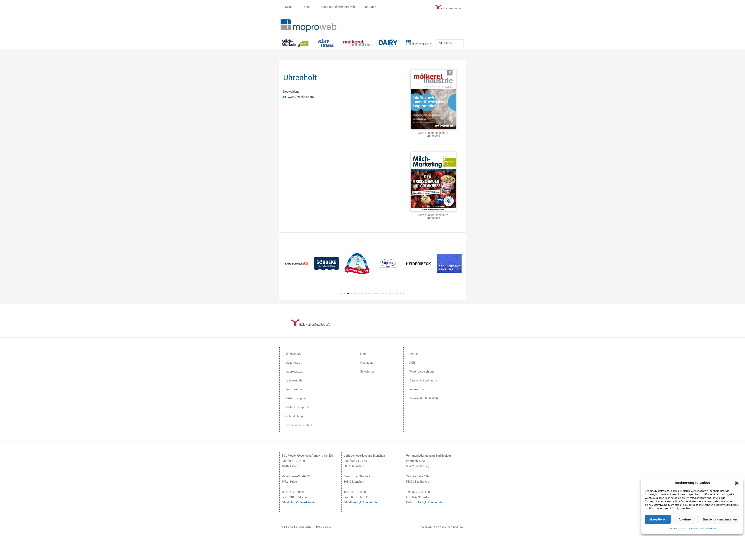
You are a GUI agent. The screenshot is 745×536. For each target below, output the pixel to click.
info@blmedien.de (302, 502)
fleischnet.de (293, 389)
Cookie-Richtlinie (676, 528)
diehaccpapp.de (295, 398)
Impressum (711, 528)
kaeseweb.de (293, 380)
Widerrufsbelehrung (421, 371)
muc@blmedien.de (365, 502)
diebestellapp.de (296, 416)
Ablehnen (686, 519)
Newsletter (367, 371)
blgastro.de (292, 362)
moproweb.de (294, 371)
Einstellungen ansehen (720, 519)
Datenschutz (695, 528)
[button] (737, 483)
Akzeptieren (658, 519)
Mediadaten (367, 362)
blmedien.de (293, 353)
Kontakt (414, 353)
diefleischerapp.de (297, 407)
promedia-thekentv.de (299, 425)
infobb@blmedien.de (429, 502)
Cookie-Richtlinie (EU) (423, 398)
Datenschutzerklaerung (424, 380)
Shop (363, 353)
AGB (412, 362)
